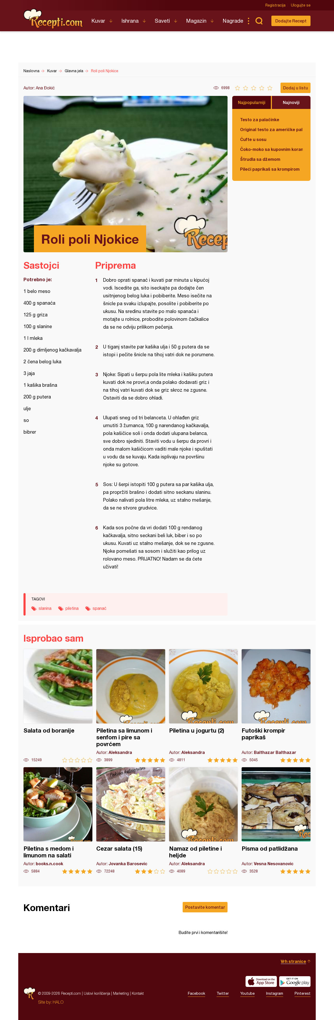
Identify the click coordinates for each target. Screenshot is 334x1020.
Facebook (196, 993)
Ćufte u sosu (253, 139)
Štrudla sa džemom (260, 159)
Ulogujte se (301, 5)
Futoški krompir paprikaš (276, 706)
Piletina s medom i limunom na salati (57, 820)
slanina (45, 608)
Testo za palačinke (259, 119)
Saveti (162, 21)
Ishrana (130, 21)
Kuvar (98, 21)
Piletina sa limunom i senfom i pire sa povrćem (130, 706)
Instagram (274, 993)
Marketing (121, 993)
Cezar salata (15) (130, 820)
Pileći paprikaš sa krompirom (270, 169)
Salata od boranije (57, 706)
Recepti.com (53, 19)
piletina (72, 608)
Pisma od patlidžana (276, 820)
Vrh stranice (293, 961)
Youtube (247, 993)
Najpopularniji (251, 102)
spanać (99, 608)
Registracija (275, 5)
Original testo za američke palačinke (271, 129)
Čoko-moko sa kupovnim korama (271, 149)
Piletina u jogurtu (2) (203, 706)
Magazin (196, 21)
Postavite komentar (205, 907)
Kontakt (138, 993)
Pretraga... (259, 20)
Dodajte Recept (291, 20)
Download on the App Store (261, 981)
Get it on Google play (295, 981)
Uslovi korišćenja (97, 993)
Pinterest (303, 993)
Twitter (223, 993)
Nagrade (233, 21)
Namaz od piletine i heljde (203, 820)
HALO (58, 1002)
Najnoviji (291, 102)
